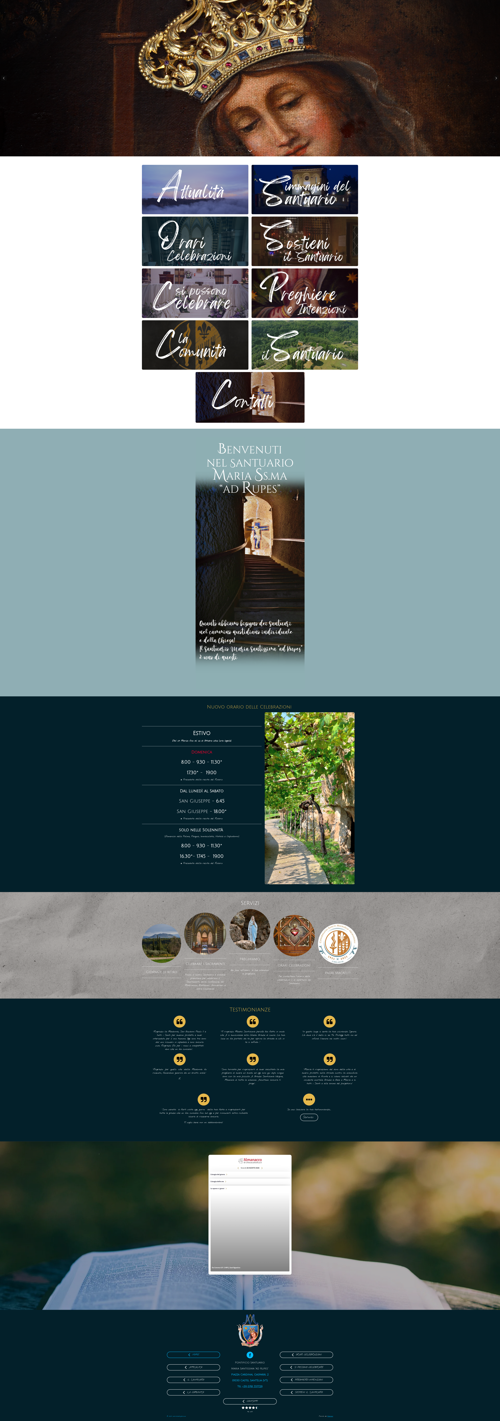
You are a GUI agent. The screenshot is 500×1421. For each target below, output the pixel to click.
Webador (330, 1416)
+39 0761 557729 (252, 1386)
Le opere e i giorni (250, 1229)
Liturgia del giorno (250, 1174)
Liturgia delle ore (250, 1181)
